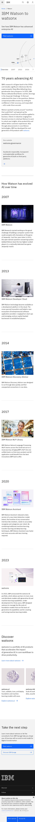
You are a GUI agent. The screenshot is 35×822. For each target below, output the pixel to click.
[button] (27, 2)
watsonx (26, 130)
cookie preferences (8, 810)
